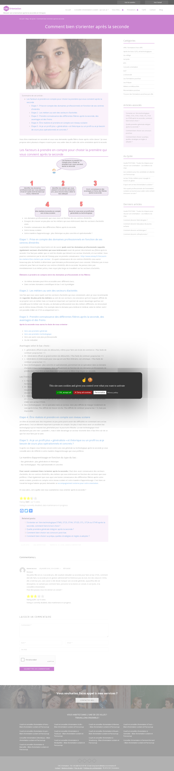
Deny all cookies (83, 392)
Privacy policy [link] (112, 392)
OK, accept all (65, 392)
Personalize (100, 392)
